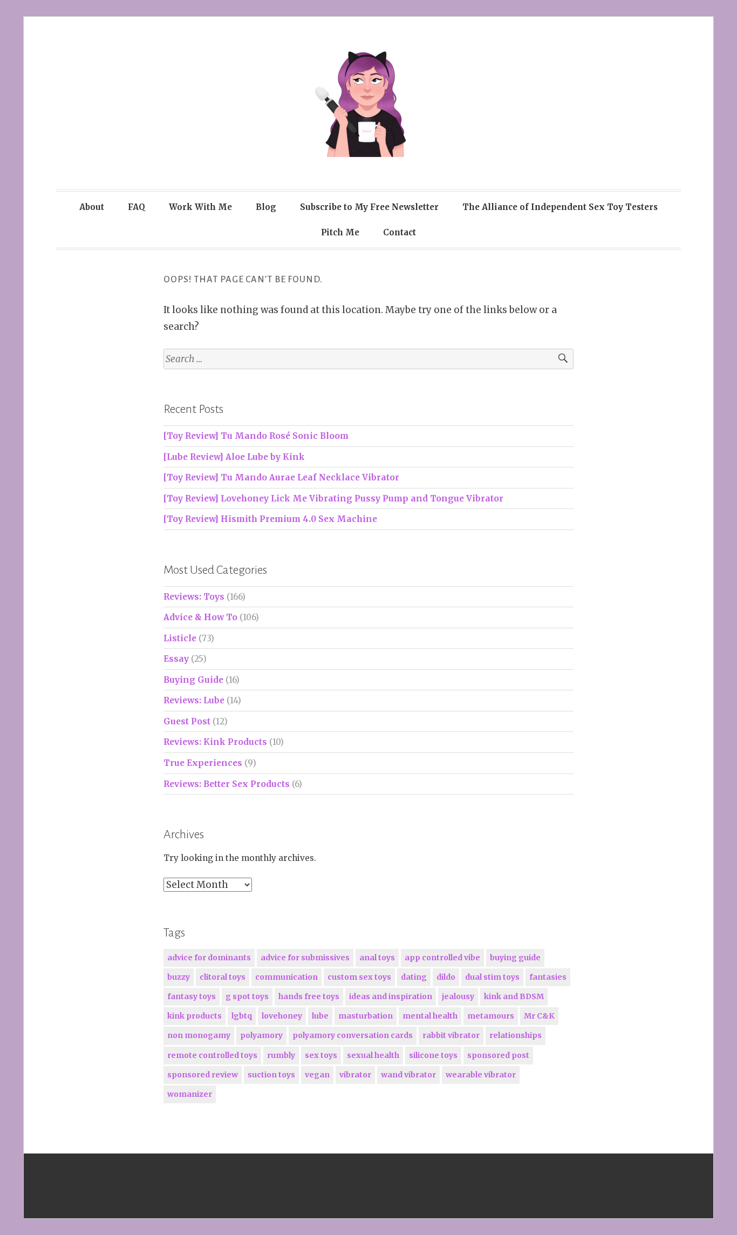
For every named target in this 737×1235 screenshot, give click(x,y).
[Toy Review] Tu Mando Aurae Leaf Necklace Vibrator (281, 477)
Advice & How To (200, 617)
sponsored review (202, 1075)
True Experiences (202, 763)
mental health (430, 1016)
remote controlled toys (212, 1055)
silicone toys (433, 1055)
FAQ (136, 207)
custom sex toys (359, 977)
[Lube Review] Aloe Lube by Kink (234, 457)
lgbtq (241, 1016)
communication (286, 977)
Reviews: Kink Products (215, 742)
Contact (399, 232)
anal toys (377, 957)
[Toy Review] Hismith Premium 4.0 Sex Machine (270, 519)
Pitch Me (340, 232)
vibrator (355, 1075)
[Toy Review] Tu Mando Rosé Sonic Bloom (256, 436)
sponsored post (498, 1055)
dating (414, 977)
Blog (266, 207)
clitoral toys (222, 977)
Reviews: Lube (193, 700)
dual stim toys (492, 977)
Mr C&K (539, 1016)
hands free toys (308, 996)
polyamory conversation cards (352, 1035)
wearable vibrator (481, 1075)
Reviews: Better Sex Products (226, 784)
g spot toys (247, 996)
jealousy (458, 996)
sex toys (321, 1055)
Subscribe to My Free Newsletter (369, 207)
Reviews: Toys (193, 597)
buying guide (515, 957)
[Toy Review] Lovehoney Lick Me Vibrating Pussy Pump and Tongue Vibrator (333, 498)
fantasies (548, 977)
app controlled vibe (442, 957)
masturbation (365, 1016)
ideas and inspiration (390, 996)
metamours (490, 1016)
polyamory (261, 1035)
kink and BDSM (514, 996)
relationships (515, 1035)
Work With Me (200, 207)
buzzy (178, 977)
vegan (317, 1075)
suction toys (271, 1075)
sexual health (373, 1055)
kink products (194, 1016)
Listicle (179, 638)
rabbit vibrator (451, 1035)
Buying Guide (193, 680)
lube (320, 1016)
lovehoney (282, 1016)
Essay (176, 659)
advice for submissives (305, 957)
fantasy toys (191, 996)
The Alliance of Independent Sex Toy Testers (560, 207)
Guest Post (186, 721)
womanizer (189, 1094)
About (91, 207)
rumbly (281, 1055)
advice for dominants (209, 957)
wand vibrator (408, 1075)
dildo (445, 977)
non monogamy (198, 1035)
